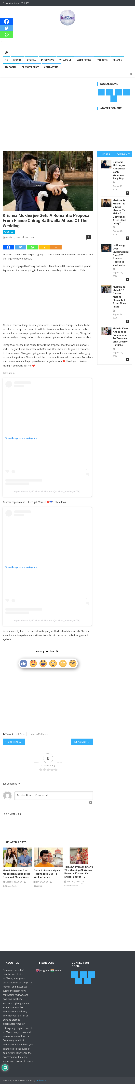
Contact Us (51, 67)
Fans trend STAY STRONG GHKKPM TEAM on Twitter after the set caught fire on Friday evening (16, 741)
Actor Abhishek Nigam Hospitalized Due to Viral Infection (47, 874)
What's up (8, 232)
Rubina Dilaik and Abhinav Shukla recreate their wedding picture (83, 741)
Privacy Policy (30, 67)
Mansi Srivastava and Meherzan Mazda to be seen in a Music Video (16, 874)
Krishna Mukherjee (39, 733)
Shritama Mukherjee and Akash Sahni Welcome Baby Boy (119, 170)
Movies (17, 59)
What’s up (65, 59)
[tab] (106, 154)
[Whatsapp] (32, 247)
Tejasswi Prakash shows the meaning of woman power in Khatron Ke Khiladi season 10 (78, 871)
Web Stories (84, 59)
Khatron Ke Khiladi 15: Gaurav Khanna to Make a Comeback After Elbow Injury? (119, 212)
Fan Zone (102, 59)
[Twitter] (20, 247)
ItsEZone (29, 237)
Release (117, 59)
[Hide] (1, 41)
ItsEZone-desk (10, 886)
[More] (56, 247)
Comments (123, 154)
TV (6, 59)
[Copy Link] (44, 247)
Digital (31, 59)
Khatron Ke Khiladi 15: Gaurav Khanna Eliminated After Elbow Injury (119, 296)
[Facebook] (8, 247)
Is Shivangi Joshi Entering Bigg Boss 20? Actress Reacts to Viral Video (121, 255)
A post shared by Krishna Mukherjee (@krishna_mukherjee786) (47, 491)
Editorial (10, 67)
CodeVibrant (42, 1080)
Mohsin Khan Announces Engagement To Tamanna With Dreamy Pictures (120, 336)
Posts (106, 154)
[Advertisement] (67, 37)
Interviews (47, 59)
